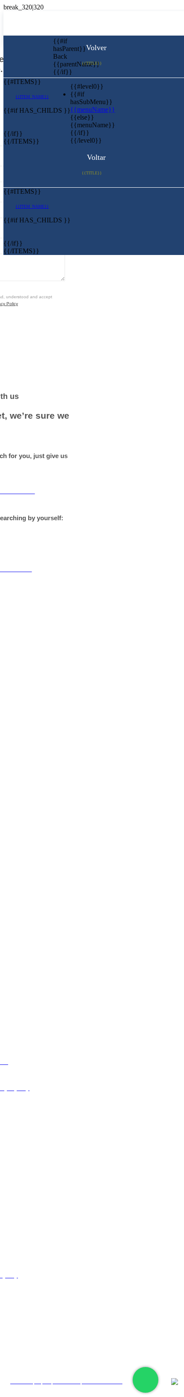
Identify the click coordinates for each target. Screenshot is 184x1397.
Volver (95, 47)
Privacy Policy (95, 1328)
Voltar (95, 157)
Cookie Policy (95, 1343)
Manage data (95, 1359)
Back (59, 56)
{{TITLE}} (92, 63)
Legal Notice (95, 1312)
